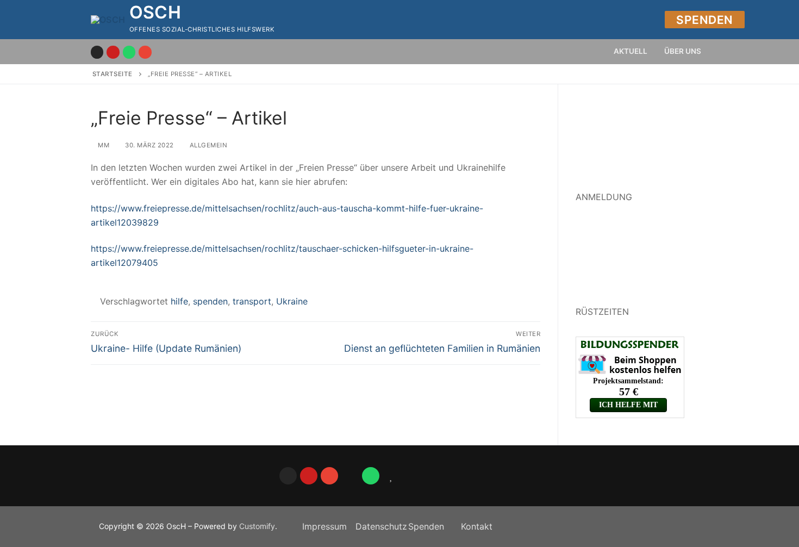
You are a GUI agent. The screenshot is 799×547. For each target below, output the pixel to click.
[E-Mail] (145, 52)
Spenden (704, 20)
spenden (210, 301)
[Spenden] (350, 475)
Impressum (324, 526)
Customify (257, 526)
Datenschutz (381, 526)
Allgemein (207, 145)
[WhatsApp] (370, 475)
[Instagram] (97, 52)
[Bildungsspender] (391, 475)
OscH (155, 12)
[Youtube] (113, 52)
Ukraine (292, 301)
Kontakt (476, 526)
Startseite (112, 74)
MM (102, 145)
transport (252, 301)
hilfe (179, 301)
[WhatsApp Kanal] (129, 52)
